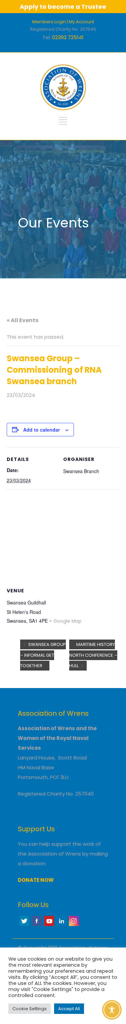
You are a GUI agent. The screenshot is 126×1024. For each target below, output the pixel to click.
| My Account (80, 22)
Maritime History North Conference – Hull (93, 655)
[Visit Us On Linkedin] (61, 925)
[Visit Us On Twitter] (24, 925)
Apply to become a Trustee (63, 6)
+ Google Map (65, 621)
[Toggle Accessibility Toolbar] (112, 1010)
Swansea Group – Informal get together (43, 655)
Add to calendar (41, 429)
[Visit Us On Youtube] (49, 925)
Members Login (49, 22)
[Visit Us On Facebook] (36, 925)
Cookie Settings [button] (29, 1008)
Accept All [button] (69, 1008)
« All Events (22, 320)
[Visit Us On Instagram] (74, 925)
